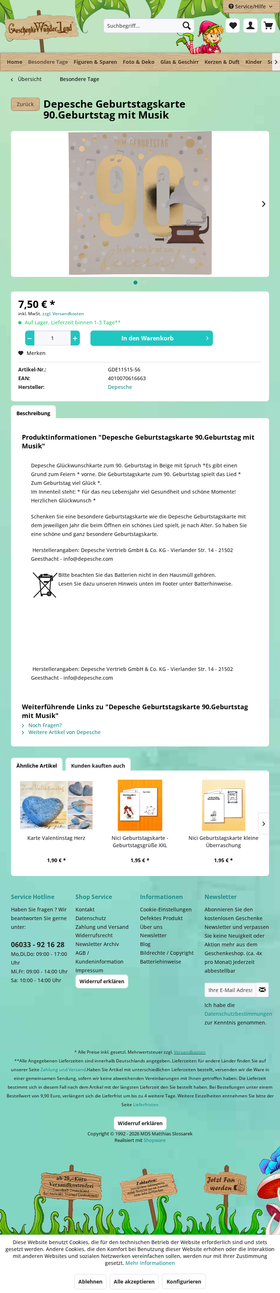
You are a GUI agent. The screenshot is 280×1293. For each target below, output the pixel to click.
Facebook (226, 1185)
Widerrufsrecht (94, 935)
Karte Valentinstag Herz (56, 837)
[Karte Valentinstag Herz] (56, 805)
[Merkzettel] (232, 25)
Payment (153, 1185)
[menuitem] (149, 25)
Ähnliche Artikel (36, 765)
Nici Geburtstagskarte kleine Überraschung (223, 841)
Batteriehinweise (160, 961)
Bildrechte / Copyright (167, 952)
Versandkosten (190, 1052)
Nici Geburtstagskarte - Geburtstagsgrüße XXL (140, 841)
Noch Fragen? (44, 725)
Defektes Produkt (161, 918)
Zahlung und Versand (102, 926)
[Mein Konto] (250, 25)
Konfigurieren (184, 1281)
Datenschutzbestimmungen (238, 1013)
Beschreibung (33, 413)
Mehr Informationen (150, 1262)
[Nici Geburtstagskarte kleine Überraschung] (223, 805)
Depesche (120, 386)
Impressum (89, 970)
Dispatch (67, 1189)
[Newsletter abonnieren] (262, 990)
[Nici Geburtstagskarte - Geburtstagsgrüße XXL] (140, 805)
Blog (145, 944)
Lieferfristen (146, 1104)
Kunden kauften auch (98, 765)
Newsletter (153, 935)
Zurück (25, 104)
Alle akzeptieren (134, 1281)
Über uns (151, 926)
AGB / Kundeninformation (99, 957)
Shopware (155, 1140)
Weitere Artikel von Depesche (64, 732)
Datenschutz (90, 918)
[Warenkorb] (268, 25)
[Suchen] (186, 25)
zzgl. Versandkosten (63, 313)
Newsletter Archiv (97, 944)
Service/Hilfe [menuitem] (250, 6)
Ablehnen (90, 1281)
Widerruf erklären (101, 981)
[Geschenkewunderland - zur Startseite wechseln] (42, 31)
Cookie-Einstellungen (166, 909)
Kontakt (84, 909)
